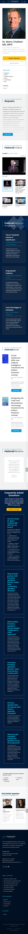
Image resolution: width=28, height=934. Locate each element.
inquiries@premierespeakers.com (13, 862)
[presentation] (27, 470)
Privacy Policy (9, 928)
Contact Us (6, 905)
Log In (5, 914)
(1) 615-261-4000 (10, 858)
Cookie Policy (17, 928)
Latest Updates (7, 903)
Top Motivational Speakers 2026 (11, 883)
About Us (6, 899)
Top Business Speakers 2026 (10, 878)
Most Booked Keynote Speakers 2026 (12, 881)
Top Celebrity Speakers (9, 887)
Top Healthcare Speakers (9, 889)
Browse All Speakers (8, 891)
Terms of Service (14, 930)
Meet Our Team (7, 901)
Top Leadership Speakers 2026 (10, 885)
